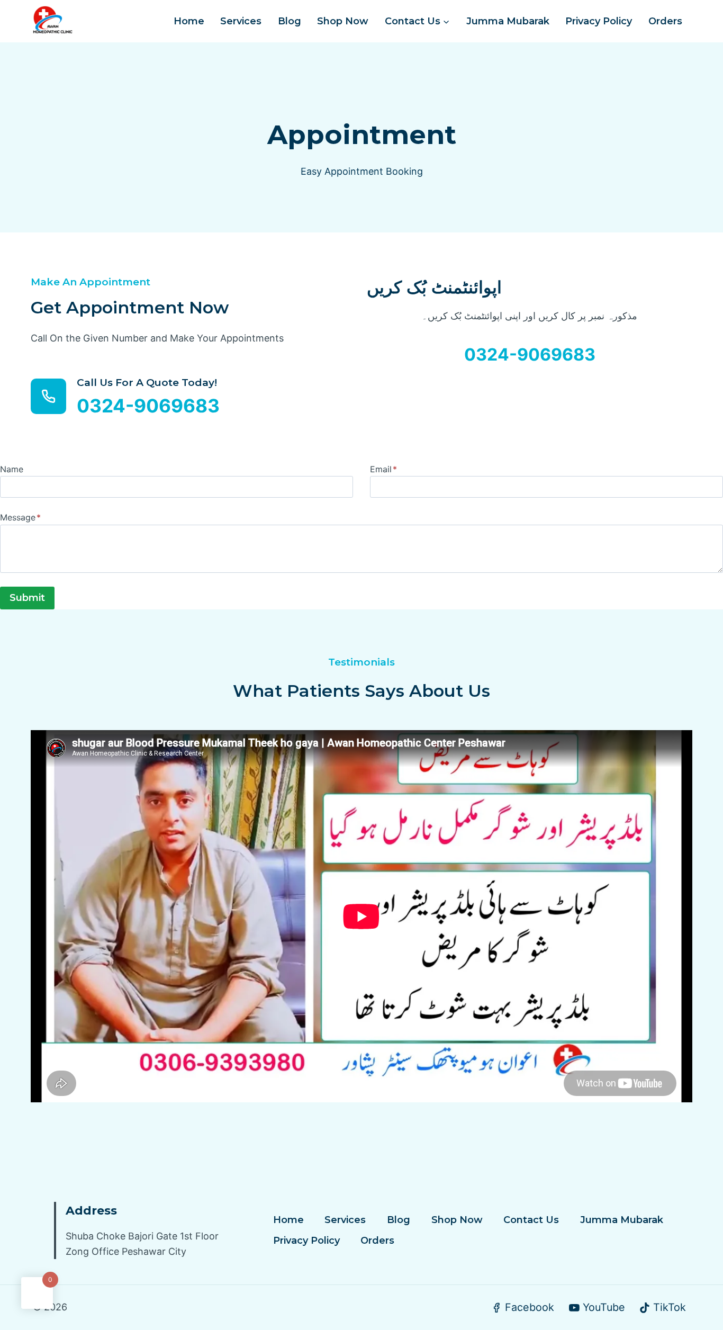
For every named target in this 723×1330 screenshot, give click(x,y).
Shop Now (342, 21)
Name (11, 469)
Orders (665, 21)
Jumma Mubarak (507, 21)
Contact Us (531, 1220)
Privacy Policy (598, 21)
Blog (289, 21)
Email (383, 469)
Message (20, 517)
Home (189, 21)
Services (240, 21)
